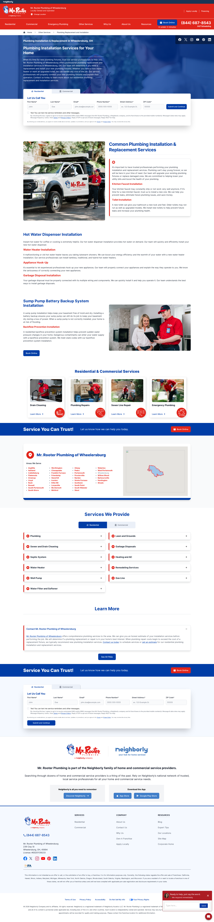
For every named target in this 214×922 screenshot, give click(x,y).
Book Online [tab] (169, 22)
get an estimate (149, 642)
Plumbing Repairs (80, 405)
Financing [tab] (205, 11)
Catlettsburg (33, 473)
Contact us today (111, 642)
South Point (79, 485)
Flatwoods (32, 475)
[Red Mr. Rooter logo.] (83, 751)
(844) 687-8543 (37, 835)
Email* (76, 102)
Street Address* (126, 102)
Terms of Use (70, 899)
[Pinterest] (203, 39)
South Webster (81, 488)
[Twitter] (185, 39)
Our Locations (164, 833)
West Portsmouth (105, 470)
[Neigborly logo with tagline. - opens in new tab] (131, 751)
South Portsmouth (36, 488)
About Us (120, 822)
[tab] (58, 24)
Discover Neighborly (75, 796)
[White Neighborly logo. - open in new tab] (8, 2)
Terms (55, 118)
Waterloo (102, 468)
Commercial (67, 91)
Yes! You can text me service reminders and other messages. (55, 113)
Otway (77, 468)
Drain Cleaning (38, 405)
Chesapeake (56, 470)
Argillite (31, 468)
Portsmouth (80, 473)
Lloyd (30, 480)
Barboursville (103, 478)
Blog (160, 822)
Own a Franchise (124, 838)
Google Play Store (148, 796)
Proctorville (79, 475)
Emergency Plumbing (163, 405)
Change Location (40, 14)
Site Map (162, 838)
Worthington (56, 468)
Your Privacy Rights (141, 899)
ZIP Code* (147, 102)
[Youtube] (197, 39)
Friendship (56, 475)
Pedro (77, 470)
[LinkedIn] (209, 39)
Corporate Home (166, 844)
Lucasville (55, 485)
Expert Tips (163, 827)
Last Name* (55, 102)
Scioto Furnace (81, 480)
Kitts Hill (54, 483)
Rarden (78, 478)
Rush (30, 483)
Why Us (119, 833)
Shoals (101, 483)
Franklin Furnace (58, 473)
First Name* (32, 102)
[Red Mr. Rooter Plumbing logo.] (44, 822)
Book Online (31, 353)
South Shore (33, 490)
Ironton (54, 480)
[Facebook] (179, 39)
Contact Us (121, 827)
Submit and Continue (176, 107)
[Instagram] (191, 39)
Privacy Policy (66, 118)
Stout (77, 490)
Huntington (102, 480)
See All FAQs (107, 657)
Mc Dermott (56, 488)
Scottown (79, 483)
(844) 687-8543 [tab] (196, 23)
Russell (31, 485)
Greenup (32, 478)
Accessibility (100, 899)
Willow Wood (103, 475)
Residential (39, 91)
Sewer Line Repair (121, 405)
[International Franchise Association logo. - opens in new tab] (27, 865)
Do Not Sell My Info (117, 899)
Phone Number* (103, 102)
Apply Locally (122, 844)
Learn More (35, 414)
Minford (54, 490)
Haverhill (55, 478)
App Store (124, 796)
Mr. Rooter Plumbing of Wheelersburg (44, 636)
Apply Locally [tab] (191, 11)
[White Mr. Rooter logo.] (15, 11)
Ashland (31, 470)
